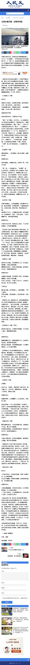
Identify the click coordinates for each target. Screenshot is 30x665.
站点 (2, 593)
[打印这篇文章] (15, 52)
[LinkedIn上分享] (7, 52)
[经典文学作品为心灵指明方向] (15, 44)
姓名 (2, 583)
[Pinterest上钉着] (10, 52)
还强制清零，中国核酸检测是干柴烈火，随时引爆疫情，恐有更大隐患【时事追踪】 (20, 610)
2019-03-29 (5, 25)
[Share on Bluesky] (24, 52)
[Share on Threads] (27, 52)
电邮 (2, 588)
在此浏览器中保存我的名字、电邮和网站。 (16, 598)
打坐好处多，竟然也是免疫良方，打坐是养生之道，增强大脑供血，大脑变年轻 (20, 619)
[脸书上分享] (2, 52)
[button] (28, 10)
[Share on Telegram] (22, 52)
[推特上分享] (5, 52)
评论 (2, 571)
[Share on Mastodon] (20, 52)
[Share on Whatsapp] (17, 52)
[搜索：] (14, 13)
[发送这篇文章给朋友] (12, 52)
